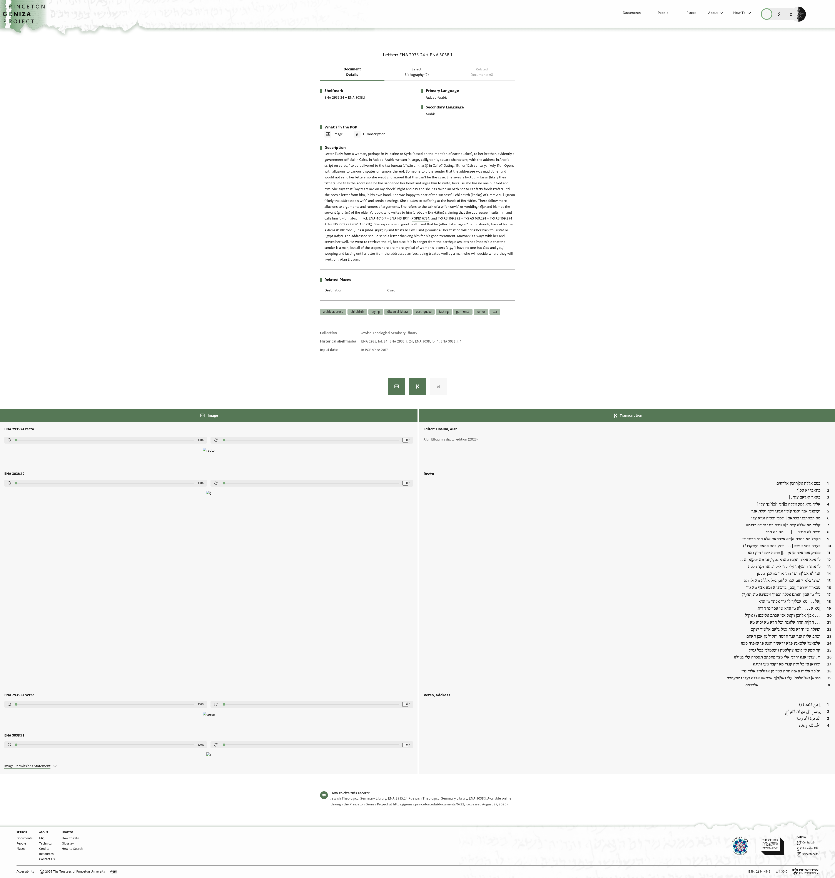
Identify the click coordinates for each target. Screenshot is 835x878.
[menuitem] (628, 15)
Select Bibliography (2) (416, 72)
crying (375, 312)
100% (201, 440)
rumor (481, 312)
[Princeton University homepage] (805, 871)
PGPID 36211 (360, 224)
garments (462, 312)
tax (495, 312)
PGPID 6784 (420, 218)
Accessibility (25, 872)
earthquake (424, 312)
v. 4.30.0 (781, 872)
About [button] (713, 13)
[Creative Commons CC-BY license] (113, 871)
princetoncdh (810, 854)
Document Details (352, 72)
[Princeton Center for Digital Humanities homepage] (776, 846)
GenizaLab (808, 842)
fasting (444, 312)
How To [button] (739, 13)
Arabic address (333, 312)
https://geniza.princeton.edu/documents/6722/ (429, 804)
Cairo (391, 290)
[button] (25, 16)
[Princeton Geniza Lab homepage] (743, 846)
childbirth (357, 312)
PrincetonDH (810, 848)
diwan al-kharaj (398, 312)
